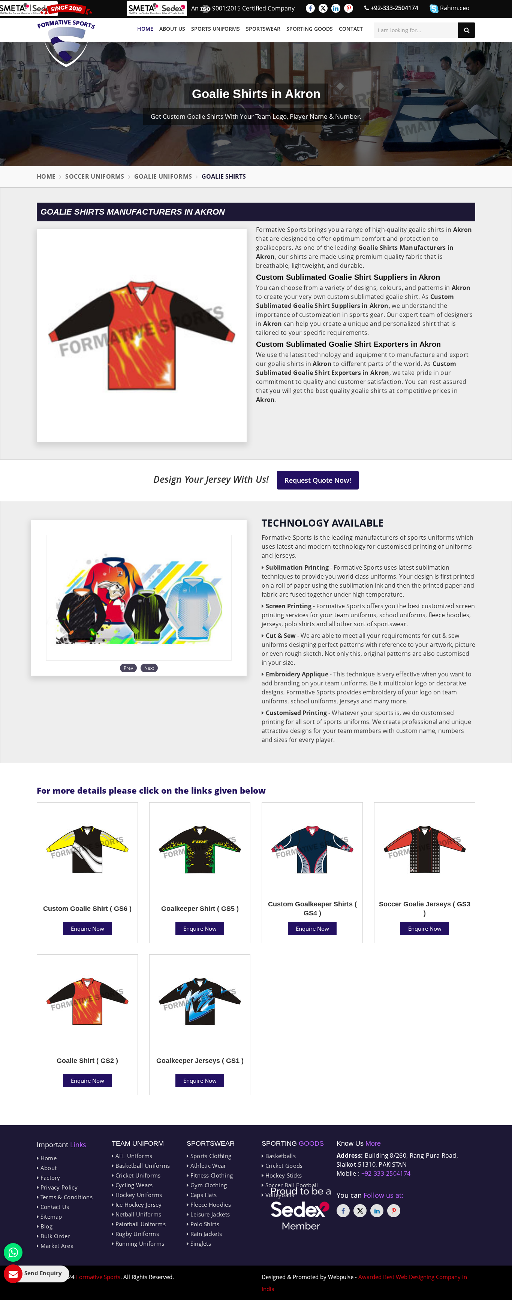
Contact (351, 28)
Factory (49, 1177)
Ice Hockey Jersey (138, 1204)
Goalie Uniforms (163, 176)
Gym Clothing (208, 1185)
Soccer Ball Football (290, 1185)
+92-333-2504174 (393, 8)
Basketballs (279, 1156)
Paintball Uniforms (140, 1224)
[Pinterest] (348, 8)
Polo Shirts (204, 1224)
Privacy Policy (58, 1187)
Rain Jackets (205, 1233)
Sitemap (50, 1216)
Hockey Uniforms (138, 1195)
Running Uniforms (139, 1243)
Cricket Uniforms (137, 1175)
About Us (172, 28)
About (48, 1168)
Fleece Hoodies (210, 1204)
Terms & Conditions (66, 1197)
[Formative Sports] (66, 35)
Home (145, 28)
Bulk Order (54, 1236)
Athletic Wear (207, 1165)
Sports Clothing (210, 1156)
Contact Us (54, 1206)
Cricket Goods (282, 1165)
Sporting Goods (309, 28)
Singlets (200, 1243)
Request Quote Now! (317, 480)
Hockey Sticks (282, 1175)
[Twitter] (323, 8)
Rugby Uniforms (136, 1233)
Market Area (56, 1245)
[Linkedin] (335, 8)
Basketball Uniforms (142, 1165)
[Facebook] (310, 8)
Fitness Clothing (211, 1175)
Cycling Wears (133, 1185)
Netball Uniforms (137, 1214)
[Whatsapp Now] (13, 1252)
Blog (45, 1226)
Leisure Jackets (209, 1214)
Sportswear (263, 28)
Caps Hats (203, 1195)
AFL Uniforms (133, 1156)
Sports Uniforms (215, 28)
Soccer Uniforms (94, 176)
